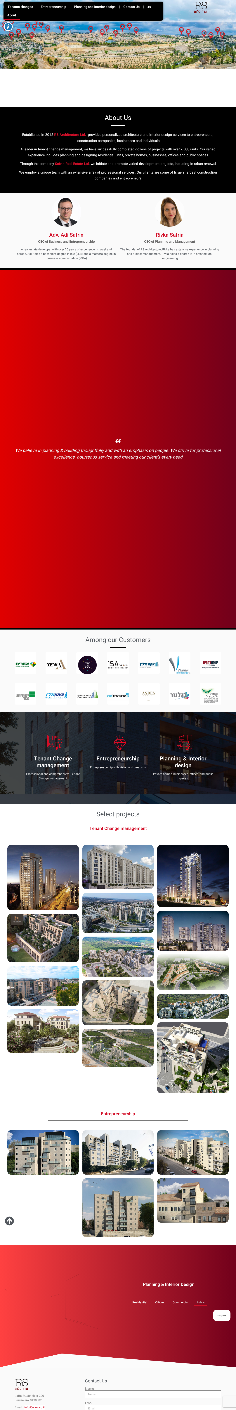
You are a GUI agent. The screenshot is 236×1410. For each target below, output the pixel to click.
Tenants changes (20, 6)
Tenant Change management (53, 762)
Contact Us (131, 6)
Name (89, 1389)
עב (149, 6)
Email (89, 1403)
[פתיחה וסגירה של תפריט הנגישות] (8, 26)
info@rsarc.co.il (34, 1407)
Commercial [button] (180, 1302)
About (11, 15)
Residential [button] (139, 1302)
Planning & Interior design (183, 762)
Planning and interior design (95, 6)
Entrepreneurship (53, 6)
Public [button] (201, 1302)
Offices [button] (159, 1302)
